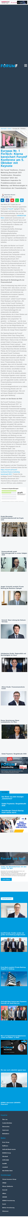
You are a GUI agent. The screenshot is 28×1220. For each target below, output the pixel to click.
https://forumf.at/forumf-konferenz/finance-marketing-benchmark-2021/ (10, 472)
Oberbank (5, 1156)
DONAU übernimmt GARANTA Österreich (10, 1103)
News (9, 128)
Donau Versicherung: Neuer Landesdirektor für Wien (10, 721)
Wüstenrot (5, 1211)
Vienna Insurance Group (9, 1179)
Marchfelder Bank (7, 1171)
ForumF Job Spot (13, 859)
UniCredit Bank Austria (9, 1149)
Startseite (4, 128)
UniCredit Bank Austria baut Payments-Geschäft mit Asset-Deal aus (14, 1002)
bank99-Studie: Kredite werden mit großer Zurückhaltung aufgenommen (13, 934)
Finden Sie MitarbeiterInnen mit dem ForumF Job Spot (13, 867)
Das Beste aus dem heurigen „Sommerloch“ (13, 798)
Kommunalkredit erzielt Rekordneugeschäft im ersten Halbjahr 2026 (14, 553)
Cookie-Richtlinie (7, 1123)
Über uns (4, 1119)
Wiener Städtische (7, 1186)
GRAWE (4, 1197)
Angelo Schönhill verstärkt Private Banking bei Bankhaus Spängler (12, 587)
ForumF (10, 209)
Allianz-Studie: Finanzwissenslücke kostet (13, 688)
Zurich (4, 1204)
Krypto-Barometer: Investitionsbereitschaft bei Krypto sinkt (12, 518)
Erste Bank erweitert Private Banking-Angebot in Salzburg (13, 968)
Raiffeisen (5, 1146)
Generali (4, 1190)
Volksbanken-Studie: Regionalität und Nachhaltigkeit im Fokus (13, 654)
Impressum (5, 1130)
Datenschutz (5, 1127)
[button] (2, 200)
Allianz (4, 1193)
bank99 (4, 1164)
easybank (5, 1167)
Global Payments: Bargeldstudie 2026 (14, 754)
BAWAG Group (6, 1153)
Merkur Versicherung (8, 1208)
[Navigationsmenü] (25, 65)
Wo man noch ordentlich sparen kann (13, 1070)
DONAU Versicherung (8, 1201)
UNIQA (4, 1183)
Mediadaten (5, 1134)
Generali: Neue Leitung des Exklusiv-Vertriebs (14, 621)
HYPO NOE (5, 1160)
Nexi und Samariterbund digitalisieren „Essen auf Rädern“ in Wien (13, 1037)
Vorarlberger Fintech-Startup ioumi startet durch (13, 812)
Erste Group (5, 1142)
